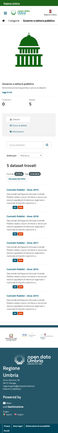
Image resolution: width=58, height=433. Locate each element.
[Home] (3, 21)
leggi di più (7, 92)
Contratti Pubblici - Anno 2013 (23, 296)
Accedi (6, 430)
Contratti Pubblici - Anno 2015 (23, 190)
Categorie (13, 21)
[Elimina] (21, 174)
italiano (9, 414)
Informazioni (18, 131)
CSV (15, 207)
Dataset (16, 119)
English (20, 414)
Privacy (7, 426)
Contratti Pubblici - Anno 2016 (23, 216)
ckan (8, 403)
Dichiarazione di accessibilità (38, 426)
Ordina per (11, 155)
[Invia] (47, 144)
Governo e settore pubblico (39, 21)
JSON (20, 207)
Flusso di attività (19, 125)
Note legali (18, 426)
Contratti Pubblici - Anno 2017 (23, 243)
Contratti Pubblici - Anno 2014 (23, 269)
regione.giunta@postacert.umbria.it (18, 386)
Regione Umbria (11, 371)
